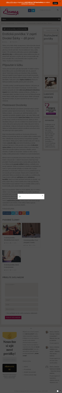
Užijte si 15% (9, 2)
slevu (15, 2)
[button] (59, 391)
